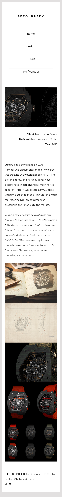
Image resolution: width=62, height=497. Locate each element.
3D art (31, 59)
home (31, 33)
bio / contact (31, 71)
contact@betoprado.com (19, 479)
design (31, 46)
